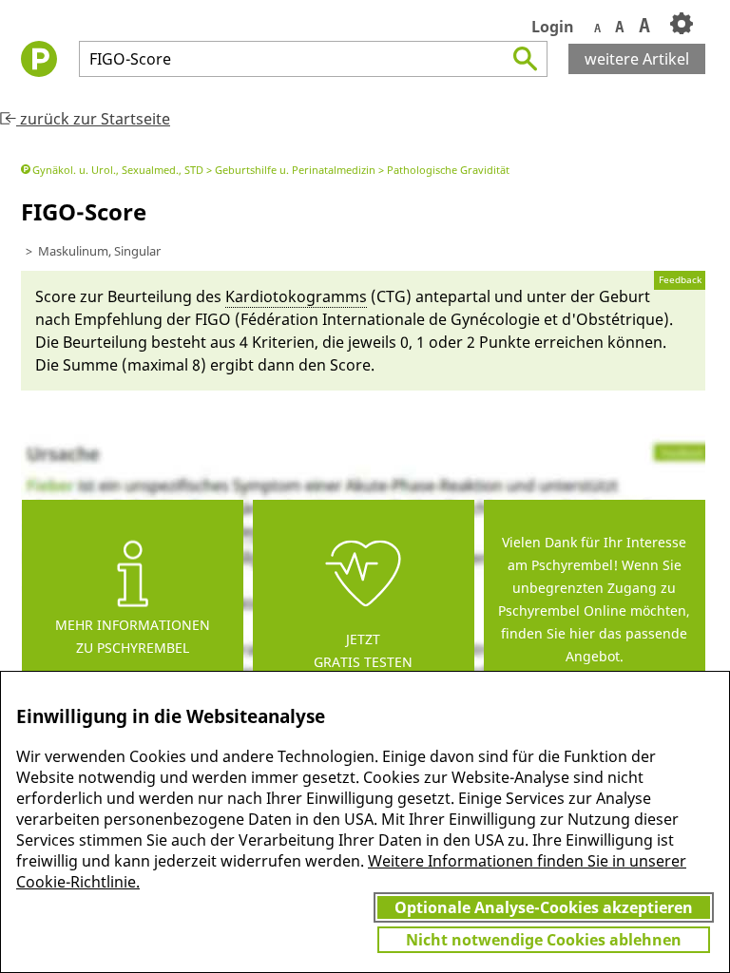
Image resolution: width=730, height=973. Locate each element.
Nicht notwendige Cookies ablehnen (544, 939)
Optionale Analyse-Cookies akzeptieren (543, 907)
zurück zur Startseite (93, 118)
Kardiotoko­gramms (296, 296)
